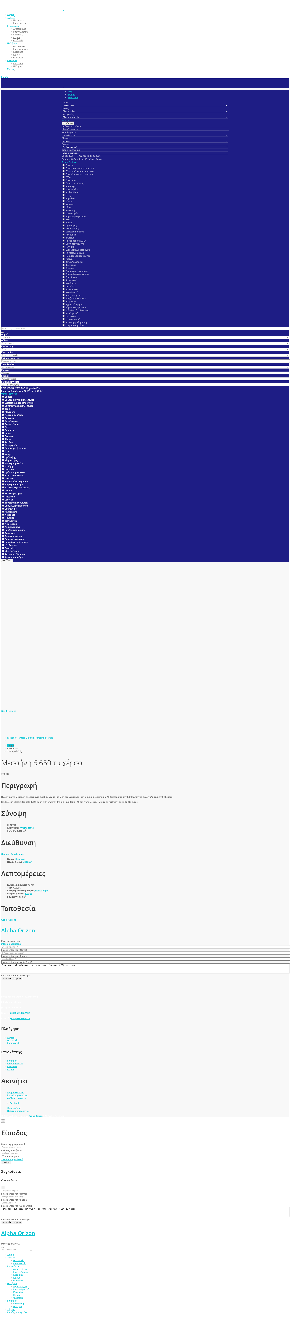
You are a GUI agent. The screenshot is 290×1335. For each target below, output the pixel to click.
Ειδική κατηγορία (71, 149)
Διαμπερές (71, 301)
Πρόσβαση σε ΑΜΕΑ (76, 240)
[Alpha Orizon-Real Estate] (63, 9)
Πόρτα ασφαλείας (75, 183)
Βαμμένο (70, 198)
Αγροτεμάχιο (27, 827)
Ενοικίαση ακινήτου (17, 1095)
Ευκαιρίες (12, 1060)
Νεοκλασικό (72, 292)
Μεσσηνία (20, 859)
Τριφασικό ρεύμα (75, 325)
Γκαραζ (65, 144)
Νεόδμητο (71, 234)
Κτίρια (10, 1069)
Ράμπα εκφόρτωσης (76, 307)
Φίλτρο (65, 120)
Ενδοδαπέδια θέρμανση (78, 249)
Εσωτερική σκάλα (75, 231)
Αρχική (10, 1037)
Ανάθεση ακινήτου (16, 1098)
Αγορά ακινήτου (15, 1092)
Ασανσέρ (70, 186)
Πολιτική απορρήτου (18, 1110)
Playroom (71, 180)
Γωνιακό (70, 246)
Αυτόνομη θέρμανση (76, 322)
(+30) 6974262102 (20, 1012)
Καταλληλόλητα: (74, 261)
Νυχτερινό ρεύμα (75, 252)
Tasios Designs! (36, 1115)
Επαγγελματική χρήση (77, 274)
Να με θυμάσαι (12, 1156)
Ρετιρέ (69, 222)
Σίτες (68, 195)
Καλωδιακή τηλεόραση (77, 310)
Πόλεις (65, 108)
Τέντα (68, 207)
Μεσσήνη (27, 861)
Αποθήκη (70, 210)
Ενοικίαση (73, 97)
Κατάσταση (7, 346)
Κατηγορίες (68, 114)
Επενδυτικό (71, 277)
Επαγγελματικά (15, 1063)
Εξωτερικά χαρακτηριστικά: (80, 171)
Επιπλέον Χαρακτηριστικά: (79, 174)
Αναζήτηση (68, 123)
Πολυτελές (71, 316)
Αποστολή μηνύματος (11, 978)
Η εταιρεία (12, 1040)
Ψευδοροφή (72, 313)
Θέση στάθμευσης (75, 243)
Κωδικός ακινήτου (71, 126)
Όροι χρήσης (14, 1108)
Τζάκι (68, 177)
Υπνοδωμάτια (69, 132)
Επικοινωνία (13, 1043)
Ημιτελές (70, 286)
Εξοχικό (70, 268)
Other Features (69, 162)
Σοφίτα (69, 165)
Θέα (68, 219)
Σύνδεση (6, 1162)
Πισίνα (69, 258)
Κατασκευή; (72, 280)
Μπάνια (66, 138)
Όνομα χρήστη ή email (13, 1144)
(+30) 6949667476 (20, 1018)
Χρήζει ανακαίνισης (76, 298)
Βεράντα (70, 204)
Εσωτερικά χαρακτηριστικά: (80, 168)
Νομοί (65, 102)
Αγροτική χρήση (74, 304)
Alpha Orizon (18, 930)
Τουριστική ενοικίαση (77, 271)
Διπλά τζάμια (72, 192)
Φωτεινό (70, 237)
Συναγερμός (72, 213)
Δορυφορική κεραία (76, 216)
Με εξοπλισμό (73, 319)
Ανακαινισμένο (73, 295)
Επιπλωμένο (72, 189)
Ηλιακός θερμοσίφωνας (78, 255)
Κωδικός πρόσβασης (12, 1150)
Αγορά (71, 94)
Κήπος (69, 201)
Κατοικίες (12, 1066)
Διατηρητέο (72, 289)
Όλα (70, 91)
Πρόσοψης (71, 225)
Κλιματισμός (72, 228)
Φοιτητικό (71, 264)
